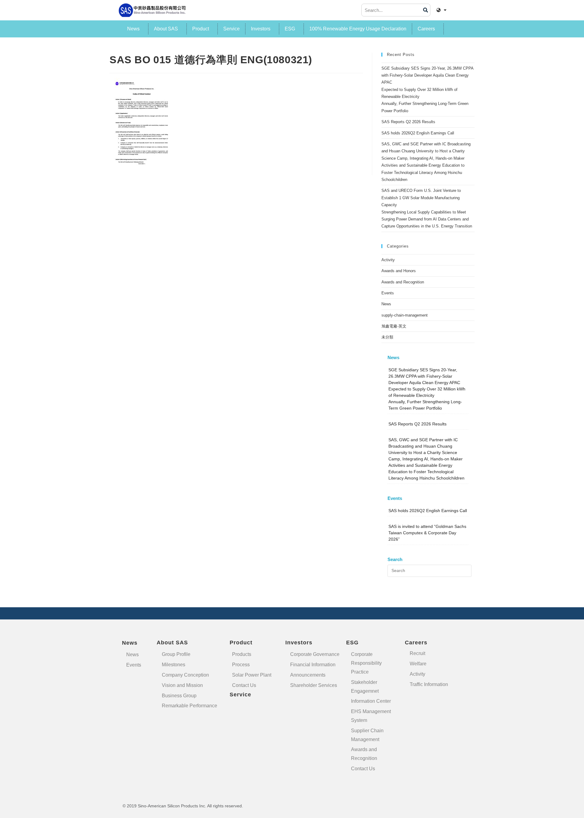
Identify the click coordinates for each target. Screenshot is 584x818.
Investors (260, 28)
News (133, 28)
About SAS (166, 28)
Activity (388, 260)
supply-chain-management (404, 315)
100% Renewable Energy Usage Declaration (357, 28)
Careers (426, 28)
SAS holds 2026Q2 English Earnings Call (417, 133)
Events (387, 293)
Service (231, 28)
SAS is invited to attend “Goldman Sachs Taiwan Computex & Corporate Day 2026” (427, 533)
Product (200, 28)
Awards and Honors (398, 271)
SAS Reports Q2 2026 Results (408, 122)
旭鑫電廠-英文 (393, 326)
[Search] (425, 10)
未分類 (387, 337)
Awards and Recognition (402, 282)
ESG (290, 28)
